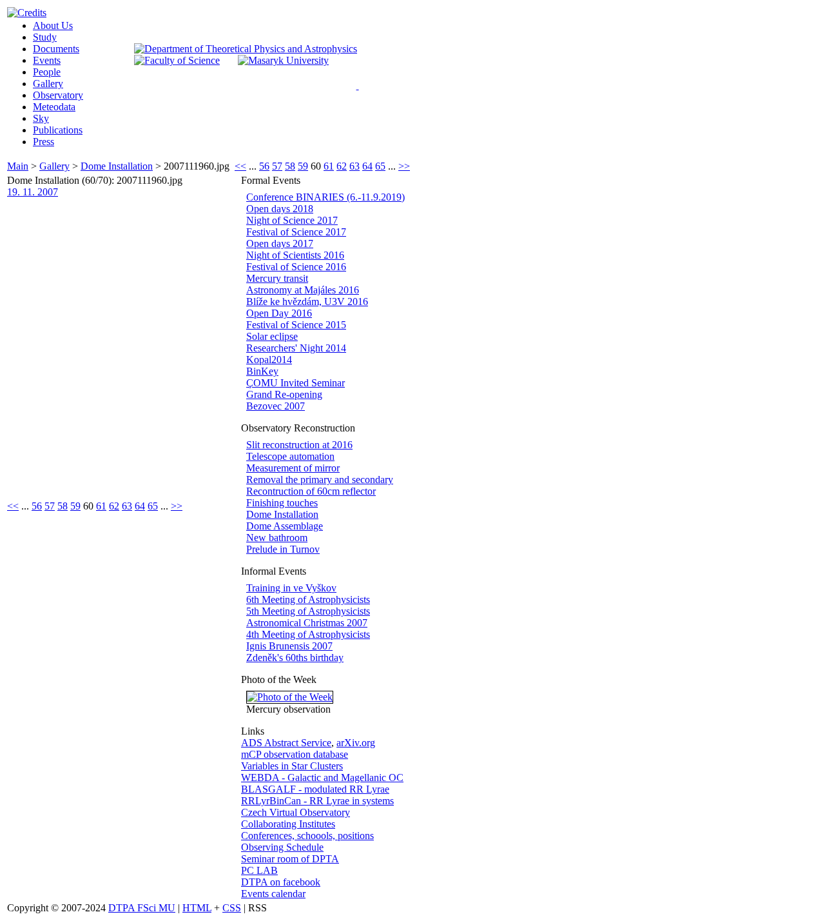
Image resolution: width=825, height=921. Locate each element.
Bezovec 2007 (275, 406)
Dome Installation (117, 166)
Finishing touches (282, 502)
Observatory (58, 95)
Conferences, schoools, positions (307, 835)
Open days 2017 (279, 243)
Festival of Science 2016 (296, 266)
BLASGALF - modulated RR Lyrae (315, 789)
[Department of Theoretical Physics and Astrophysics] (245, 48)
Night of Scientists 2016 (295, 255)
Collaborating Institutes (288, 823)
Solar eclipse (272, 336)
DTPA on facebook (280, 881)
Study (45, 37)
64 (367, 166)
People (47, 71)
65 (380, 166)
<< (240, 166)
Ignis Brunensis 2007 (289, 645)
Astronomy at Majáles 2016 (302, 289)
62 (341, 166)
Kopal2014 (269, 359)
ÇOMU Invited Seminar (295, 382)
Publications (57, 129)
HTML (196, 907)
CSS (231, 907)
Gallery (48, 83)
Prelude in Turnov (283, 549)
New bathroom (276, 537)
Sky (41, 118)
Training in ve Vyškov (291, 587)
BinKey (262, 371)
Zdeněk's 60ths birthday (295, 657)
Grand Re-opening (284, 394)
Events (47, 60)
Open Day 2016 (279, 313)
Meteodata (54, 106)
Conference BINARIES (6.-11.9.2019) (325, 197)
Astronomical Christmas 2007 (306, 622)
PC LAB (259, 870)
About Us (53, 25)
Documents (56, 48)
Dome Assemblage (284, 525)
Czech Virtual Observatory (295, 812)
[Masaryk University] (283, 60)
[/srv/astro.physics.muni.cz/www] (361, 84)
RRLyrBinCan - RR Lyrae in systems (317, 800)
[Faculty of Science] (177, 60)
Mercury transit (277, 278)
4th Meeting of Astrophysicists (308, 634)
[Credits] (26, 12)
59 (303, 166)
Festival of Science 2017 (296, 231)
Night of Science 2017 (292, 220)
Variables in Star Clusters (292, 765)
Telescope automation (290, 456)
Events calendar (273, 893)
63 (354, 166)
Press (43, 141)
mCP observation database (294, 754)
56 (264, 166)
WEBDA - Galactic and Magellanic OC (322, 777)
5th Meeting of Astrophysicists (308, 611)
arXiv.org (355, 742)
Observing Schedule (282, 847)
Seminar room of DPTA (290, 858)
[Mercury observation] (289, 696)
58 (290, 166)
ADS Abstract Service (286, 742)
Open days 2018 (279, 208)
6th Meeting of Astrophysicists (308, 599)
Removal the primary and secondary (319, 479)
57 (277, 166)
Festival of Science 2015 (296, 324)
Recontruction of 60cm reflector (311, 491)
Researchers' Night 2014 (296, 347)
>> (404, 166)
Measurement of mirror (293, 467)
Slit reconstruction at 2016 (299, 444)
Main (17, 166)
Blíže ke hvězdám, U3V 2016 (307, 301)
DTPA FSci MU (141, 907)
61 (329, 166)
